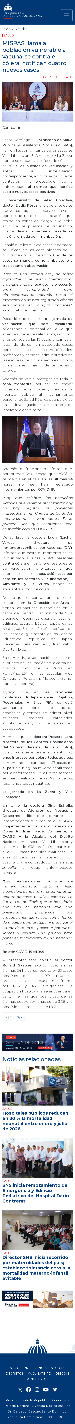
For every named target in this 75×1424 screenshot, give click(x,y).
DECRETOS (15, 1373)
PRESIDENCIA (35, 1368)
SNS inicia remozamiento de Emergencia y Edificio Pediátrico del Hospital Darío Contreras (35, 1193)
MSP (8, 1017)
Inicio (6, 29)
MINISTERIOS (37, 1379)
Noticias (21, 29)
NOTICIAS (59, 1368)
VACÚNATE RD (39, 1373)
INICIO (14, 1368)
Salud (9, 35)
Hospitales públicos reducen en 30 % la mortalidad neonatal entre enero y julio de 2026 (35, 1120)
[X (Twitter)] (20, 1390)
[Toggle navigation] (67, 15)
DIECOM (62, 1373)
